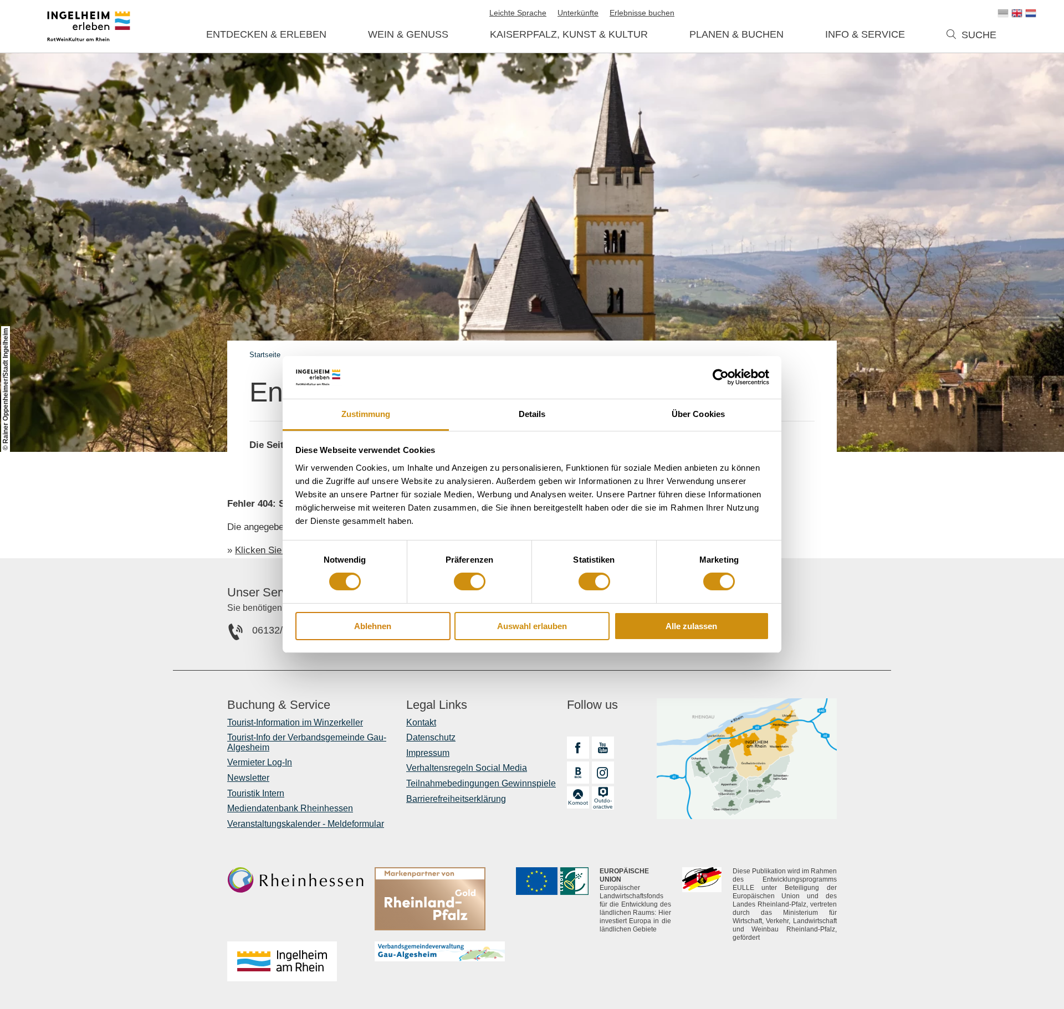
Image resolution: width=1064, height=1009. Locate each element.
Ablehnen (372, 626)
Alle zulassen (691, 626)
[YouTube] (603, 748)
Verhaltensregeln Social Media (466, 768)
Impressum (427, 753)
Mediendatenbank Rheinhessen (290, 808)
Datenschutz (431, 737)
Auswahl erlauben (532, 626)
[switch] (469, 581)
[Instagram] (603, 772)
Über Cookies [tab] (698, 414)
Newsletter (248, 778)
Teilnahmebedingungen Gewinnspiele (481, 783)
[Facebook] (578, 748)
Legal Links (436, 705)
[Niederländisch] (1030, 13)
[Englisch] (1016, 13)
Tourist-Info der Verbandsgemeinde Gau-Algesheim (306, 742)
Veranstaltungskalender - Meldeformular (305, 823)
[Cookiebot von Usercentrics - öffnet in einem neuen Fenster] (720, 377)
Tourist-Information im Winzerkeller (295, 722)
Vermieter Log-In (259, 762)
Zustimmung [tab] (366, 414)
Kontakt (421, 722)
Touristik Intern (255, 793)
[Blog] (578, 772)
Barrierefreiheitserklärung (456, 799)
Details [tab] (532, 414)
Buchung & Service (278, 705)
